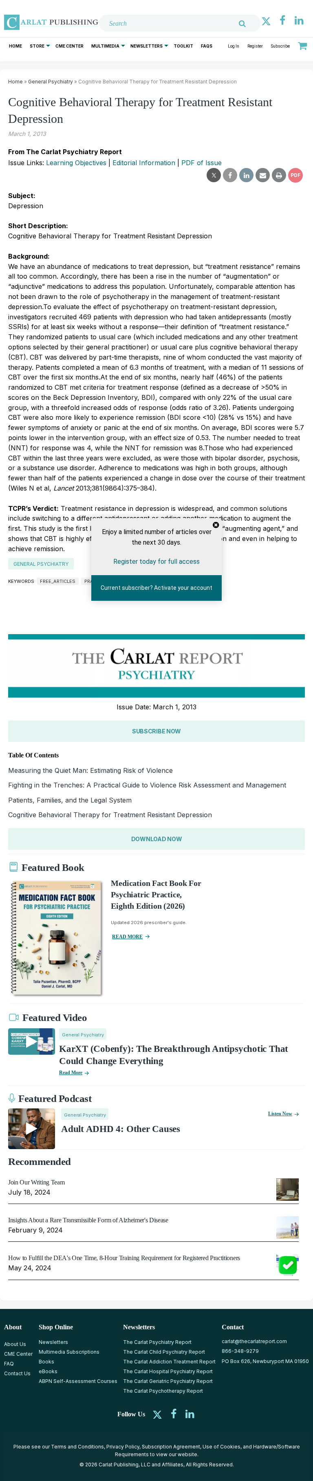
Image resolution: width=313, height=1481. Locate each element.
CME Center (69, 46)
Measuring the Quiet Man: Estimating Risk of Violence (90, 770)
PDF (295, 175)
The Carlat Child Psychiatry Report (164, 1352)
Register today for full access (156, 561)
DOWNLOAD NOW (156, 838)
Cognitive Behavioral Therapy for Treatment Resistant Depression (110, 815)
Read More (70, 1072)
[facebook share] (230, 175)
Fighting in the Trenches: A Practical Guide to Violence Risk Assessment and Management (147, 785)
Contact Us (17, 1373)
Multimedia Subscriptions (69, 1352)
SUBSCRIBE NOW (156, 731)
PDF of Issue (201, 163)
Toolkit (183, 46)
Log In (233, 46)
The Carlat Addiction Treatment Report (169, 1362)
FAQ (9, 1364)
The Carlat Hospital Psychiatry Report (168, 1371)
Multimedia (105, 46)
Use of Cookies (221, 1447)
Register (255, 46)
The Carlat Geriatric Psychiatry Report (168, 1381)
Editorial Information (143, 163)
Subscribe (280, 46)
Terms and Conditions (77, 1447)
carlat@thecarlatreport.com (254, 1341)
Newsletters (146, 46)
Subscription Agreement (171, 1447)
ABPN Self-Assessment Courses (78, 1381)
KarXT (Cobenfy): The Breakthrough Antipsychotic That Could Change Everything (173, 1055)
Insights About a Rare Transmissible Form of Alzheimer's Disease (88, 1220)
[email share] (263, 175)
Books (46, 1362)
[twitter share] (214, 175)
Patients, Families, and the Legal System (70, 800)
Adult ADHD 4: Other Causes (120, 1129)
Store (37, 46)
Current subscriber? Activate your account (156, 588)
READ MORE (127, 936)
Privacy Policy (122, 1447)
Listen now (280, 1113)
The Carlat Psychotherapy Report (163, 1391)
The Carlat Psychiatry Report (157, 1342)
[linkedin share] (246, 175)
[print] (279, 175)
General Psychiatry (50, 82)
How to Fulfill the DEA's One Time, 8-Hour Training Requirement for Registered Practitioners (124, 1257)
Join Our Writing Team (36, 1182)
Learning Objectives (76, 163)
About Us (15, 1344)
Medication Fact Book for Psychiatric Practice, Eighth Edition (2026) (156, 894)
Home (15, 46)
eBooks (48, 1371)
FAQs (206, 46)
